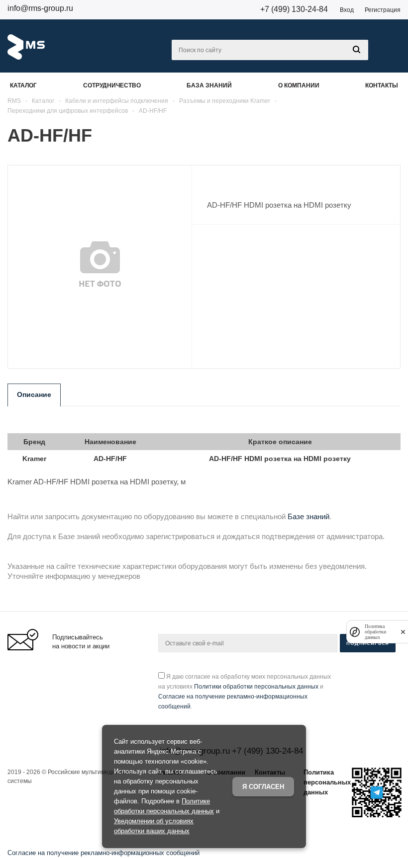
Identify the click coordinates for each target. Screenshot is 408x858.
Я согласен (263, 786)
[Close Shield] (403, 631)
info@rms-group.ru (40, 8)
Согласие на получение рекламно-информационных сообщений (103, 853)
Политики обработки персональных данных (256, 686)
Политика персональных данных (327, 782)
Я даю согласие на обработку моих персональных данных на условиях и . (244, 691)
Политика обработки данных (375, 632)
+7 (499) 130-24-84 (294, 9)
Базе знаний (308, 516)
